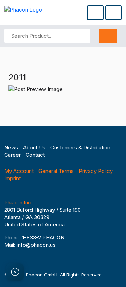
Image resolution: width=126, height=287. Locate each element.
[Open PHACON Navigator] (15, 272)
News (11, 147)
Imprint (12, 178)
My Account (19, 171)
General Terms (56, 171)
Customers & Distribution (80, 147)
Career (12, 155)
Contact (35, 155)
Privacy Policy (96, 171)
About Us (34, 147)
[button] (95, 12)
